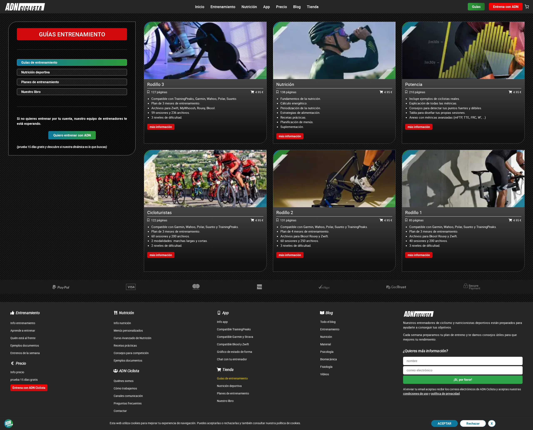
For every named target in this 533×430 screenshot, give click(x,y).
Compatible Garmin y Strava (235, 337)
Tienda (228, 369)
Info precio (17, 372)
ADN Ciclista (129, 370)
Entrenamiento (28, 312)
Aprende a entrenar (22, 330)
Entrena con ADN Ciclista (28, 388)
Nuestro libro (31, 91)
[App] (219, 313)
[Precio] (12, 363)
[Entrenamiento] (12, 313)
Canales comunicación (128, 396)
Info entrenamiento (22, 323)
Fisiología (326, 367)
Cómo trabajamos (125, 388)
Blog (329, 312)
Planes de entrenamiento (40, 82)
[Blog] (322, 313)
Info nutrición (122, 323)
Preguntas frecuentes (128, 403)
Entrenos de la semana (25, 353)
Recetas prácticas (125, 345)
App (225, 312)
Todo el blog (328, 322)
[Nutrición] (115, 313)
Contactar (120, 411)
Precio (21, 363)
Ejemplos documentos (24, 345)
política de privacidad (445, 393)
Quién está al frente (22, 338)
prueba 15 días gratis (24, 380)
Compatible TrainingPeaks (234, 329)
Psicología (327, 352)
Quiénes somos (123, 381)
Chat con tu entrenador (232, 359)
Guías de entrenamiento (39, 62)
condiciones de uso (415, 393)
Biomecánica (328, 359)
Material (325, 344)
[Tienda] (219, 369)
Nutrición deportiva (35, 72)
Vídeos (324, 374)
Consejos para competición (131, 353)
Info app (222, 322)
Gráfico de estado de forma (234, 352)
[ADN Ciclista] (115, 371)
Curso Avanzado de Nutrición (132, 338)
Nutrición (126, 312)
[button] (527, 6)
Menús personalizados (128, 330)
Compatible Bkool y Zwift (233, 344)
